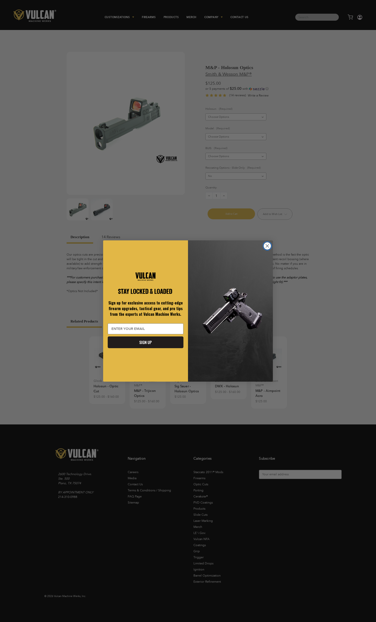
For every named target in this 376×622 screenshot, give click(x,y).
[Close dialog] (267, 246)
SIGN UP (145, 342)
